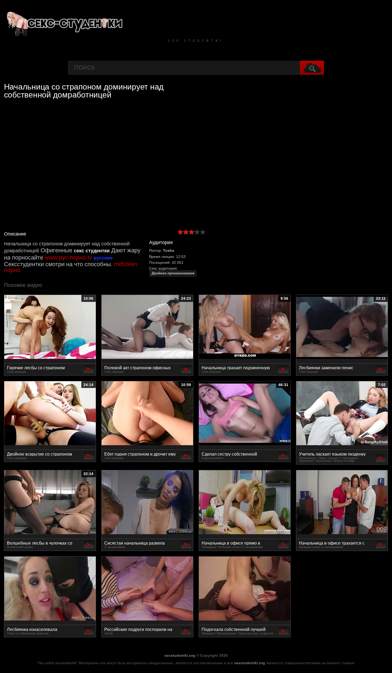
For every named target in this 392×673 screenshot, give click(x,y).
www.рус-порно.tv (68, 257)
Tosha (168, 250)
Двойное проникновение (172, 273)
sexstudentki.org (179, 655)
